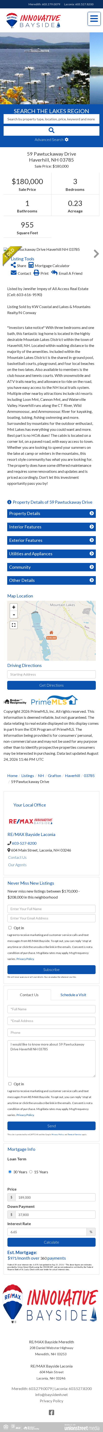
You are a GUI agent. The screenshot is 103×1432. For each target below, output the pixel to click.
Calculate (51, 1242)
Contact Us (17, 857)
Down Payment (21, 1206)
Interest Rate (19, 1223)
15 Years (40, 1171)
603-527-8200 (24, 843)
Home (12, 775)
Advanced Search (49, 139)
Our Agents (17, 864)
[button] (51, 131)
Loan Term (16, 1159)
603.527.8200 (84, 4)
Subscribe (51, 969)
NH (41, 775)
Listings (27, 775)
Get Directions (51, 685)
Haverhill (72, 775)
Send (51, 1125)
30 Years (19, 1171)
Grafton (54, 775)
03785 (89, 775)
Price (12, 1189)
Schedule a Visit (73, 994)
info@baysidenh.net (51, 1394)
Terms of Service (74, 1134)
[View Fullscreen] (13, 625)
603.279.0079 (51, 4)
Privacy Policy (25, 959)
